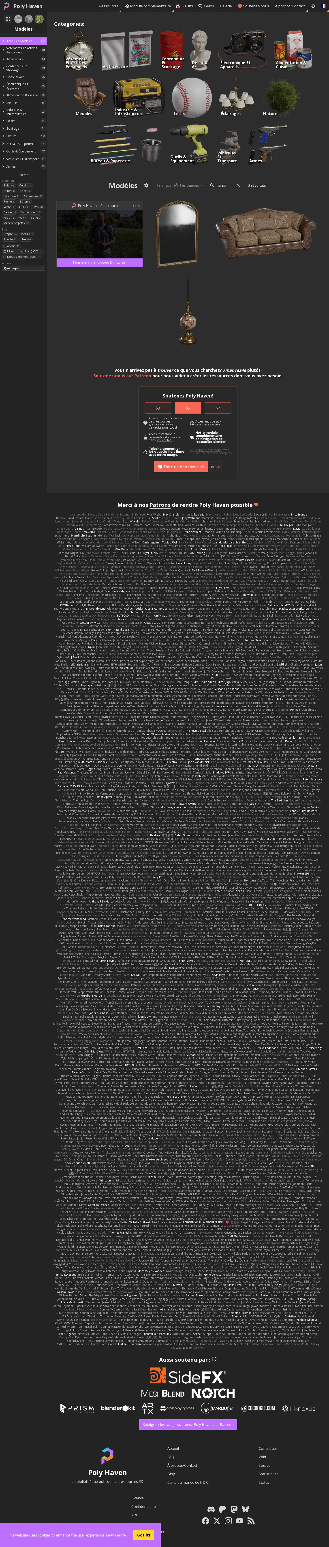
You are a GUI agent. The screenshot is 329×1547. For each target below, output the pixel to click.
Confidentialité (143, 1506)
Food (9, 218)
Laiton (9, 191)
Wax (22, 218)
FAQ (170, 1456)
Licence (137, 1498)
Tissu (37, 207)
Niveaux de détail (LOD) (24, 251)
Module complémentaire (150, 6)
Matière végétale (17, 223)
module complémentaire (208, 434)
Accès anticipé (205, 421)
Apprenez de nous (208, 450)
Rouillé (10, 239)
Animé (13, 246)
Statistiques (268, 1473)
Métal (25, 185)
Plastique (11, 196)
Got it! (143, 1535)
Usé (26, 239)
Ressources (108, 6)
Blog (171, 1473)
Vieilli (27, 234)
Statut (264, 1482)
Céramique (33, 196)
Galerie (226, 6)
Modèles (123, 185)
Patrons (160, 504)
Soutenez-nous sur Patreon (122, 375)
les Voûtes (164, 440)
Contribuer (268, 1448)
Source (264, 1465)
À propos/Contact (290, 6)
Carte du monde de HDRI (188, 1482)
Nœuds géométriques (23, 257)
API (134, 1515)
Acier (25, 191)
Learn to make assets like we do (99, 262)
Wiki (262, 1456)
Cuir (23, 207)
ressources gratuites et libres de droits (161, 424)
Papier (10, 212)
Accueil (173, 1448)
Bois (9, 185)
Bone (35, 218)
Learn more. (116, 1535)
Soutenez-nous (256, 6)
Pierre (9, 201)
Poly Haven (28, 6)
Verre (9, 207)
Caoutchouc (30, 212)
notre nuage (167, 455)
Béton (25, 201)
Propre (10, 234)
